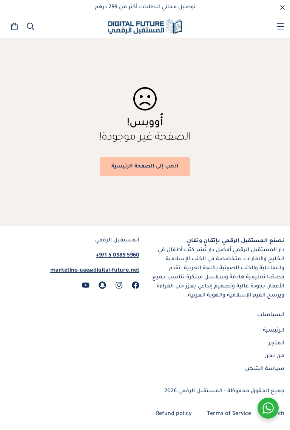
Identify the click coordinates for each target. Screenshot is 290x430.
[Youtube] (85, 285)
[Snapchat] (102, 285)
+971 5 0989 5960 (117, 256)
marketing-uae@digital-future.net (94, 271)
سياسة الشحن (264, 369)
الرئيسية (273, 331)
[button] (14, 26)
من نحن (274, 356)
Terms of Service (229, 414)
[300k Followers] (135, 285)
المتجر (276, 344)
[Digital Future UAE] (145, 26)
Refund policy (174, 414)
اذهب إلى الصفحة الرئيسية (145, 166)
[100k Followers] (119, 285)
